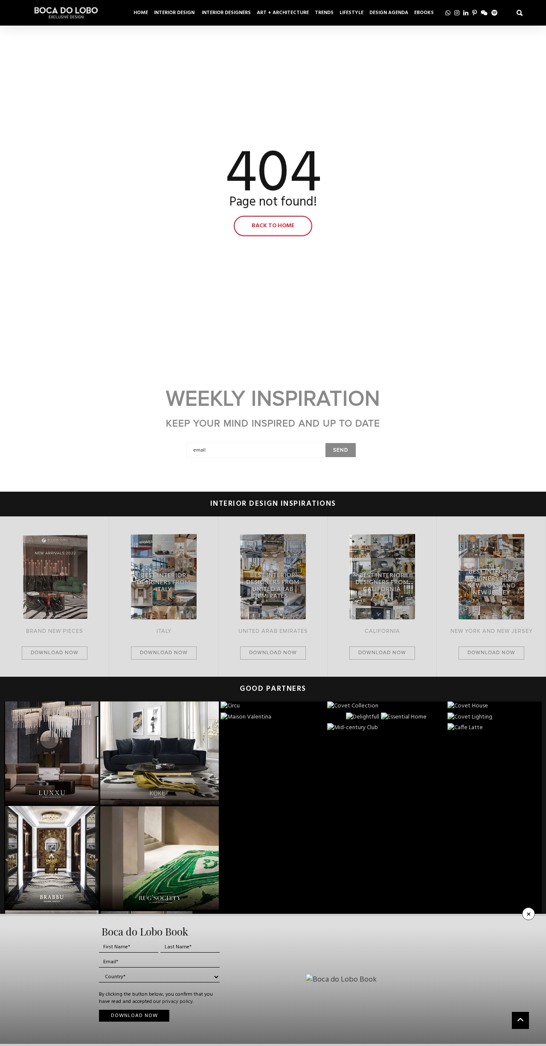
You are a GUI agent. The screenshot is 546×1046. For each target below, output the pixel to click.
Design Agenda (388, 13)
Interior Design (175, 13)
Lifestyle (351, 13)
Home (141, 13)
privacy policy (177, 1001)
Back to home (273, 226)
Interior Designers (226, 13)
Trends (324, 13)
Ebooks (424, 13)
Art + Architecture (283, 13)
